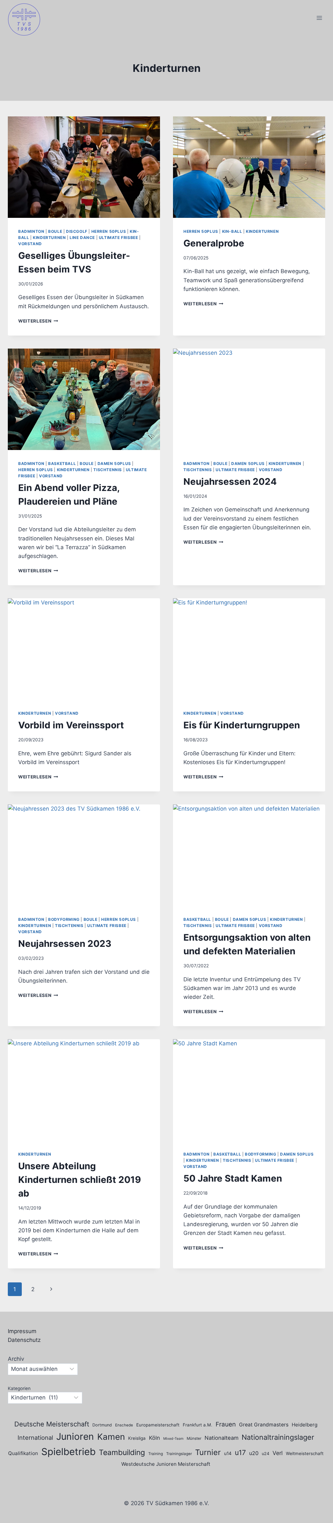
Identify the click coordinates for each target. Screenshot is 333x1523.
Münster (194, 1438)
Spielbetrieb (68, 1451)
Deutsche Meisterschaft (51, 1424)
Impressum (22, 1331)
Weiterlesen (38, 321)
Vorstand (30, 243)
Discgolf (76, 231)
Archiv (16, 1359)
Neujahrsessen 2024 (230, 481)
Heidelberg (304, 1425)
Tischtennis (107, 469)
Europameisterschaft (158, 1424)
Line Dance (82, 237)
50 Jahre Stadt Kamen (232, 1178)
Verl (278, 1453)
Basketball (62, 463)
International (35, 1437)
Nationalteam (221, 1438)
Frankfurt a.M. (197, 1424)
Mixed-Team (173, 1439)
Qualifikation (23, 1453)
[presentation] (84, 167)
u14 (228, 1453)
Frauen (226, 1424)
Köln (154, 1438)
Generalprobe (213, 243)
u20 (254, 1453)
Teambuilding (122, 1452)
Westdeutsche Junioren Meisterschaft (165, 1464)
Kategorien (19, 1388)
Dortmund (102, 1425)
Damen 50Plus (114, 463)
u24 (265, 1453)
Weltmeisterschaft (305, 1453)
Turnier (208, 1452)
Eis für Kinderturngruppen (241, 725)
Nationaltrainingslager (278, 1437)
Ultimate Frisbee (118, 237)
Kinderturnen (49, 237)
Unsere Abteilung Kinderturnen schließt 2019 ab (79, 1179)
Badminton (31, 231)
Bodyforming (64, 919)
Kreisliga (137, 1438)
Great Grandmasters (263, 1425)
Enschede (124, 1425)
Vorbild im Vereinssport (71, 725)
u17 (240, 1452)
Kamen (111, 1437)
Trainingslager (179, 1453)
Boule (55, 231)
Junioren (75, 1436)
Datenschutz (24, 1340)
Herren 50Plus (108, 231)
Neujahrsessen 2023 (64, 943)
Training (155, 1453)
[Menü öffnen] (319, 18)
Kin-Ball (232, 231)
